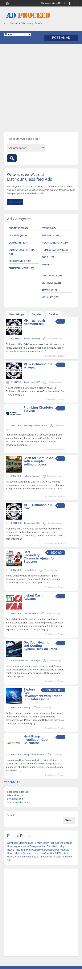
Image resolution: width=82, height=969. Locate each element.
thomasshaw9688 (32, 339)
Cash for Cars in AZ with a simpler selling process (38, 461)
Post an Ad (61, 37)
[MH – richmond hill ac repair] (14, 378)
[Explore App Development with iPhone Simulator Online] (14, 703)
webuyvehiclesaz (32, 476)
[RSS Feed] (7, 3)
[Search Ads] (12, 158)
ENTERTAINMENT (18, 268)
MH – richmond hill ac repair (37, 365)
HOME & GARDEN (52, 250)
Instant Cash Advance (33, 597)
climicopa (35, 660)
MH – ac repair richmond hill (34, 322)
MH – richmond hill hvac (37, 506)
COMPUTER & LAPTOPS (22, 250)
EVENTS (46, 228)
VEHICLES (47, 297)
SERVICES (47, 283)
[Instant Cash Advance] (14, 609)
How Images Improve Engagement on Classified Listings (36, 846)
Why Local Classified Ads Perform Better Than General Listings (39, 843)
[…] (44, 351)
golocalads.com (15, 798)
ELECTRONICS (17, 261)
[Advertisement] (41, 88)
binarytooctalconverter (34, 754)
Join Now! (15, 202)
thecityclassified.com (17, 802)
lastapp (27, 707)
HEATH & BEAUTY (52, 242)
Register (64, 3)
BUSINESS (14, 228)
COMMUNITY (16, 242)
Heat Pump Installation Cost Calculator (35, 740)
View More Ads (12, 781)
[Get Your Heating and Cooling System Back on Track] (14, 656)
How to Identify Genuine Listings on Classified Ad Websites (37, 853)
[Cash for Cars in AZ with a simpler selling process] (14, 471)
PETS (45, 264)
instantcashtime (31, 613)
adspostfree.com (15, 795)
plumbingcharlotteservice (35, 425)
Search (10, 815)
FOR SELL (47, 235)
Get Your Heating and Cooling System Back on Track (40, 646)
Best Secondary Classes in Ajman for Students (39, 556)
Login (73, 3)
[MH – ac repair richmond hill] (14, 334)
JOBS (45, 257)
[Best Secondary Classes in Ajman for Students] (14, 565)
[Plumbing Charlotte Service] (14, 421)
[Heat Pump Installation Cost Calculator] (14, 750)
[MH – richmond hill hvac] (14, 518)
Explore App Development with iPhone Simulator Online (42, 694)
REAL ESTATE (49, 275)
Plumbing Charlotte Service (38, 409)
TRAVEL (46, 290)
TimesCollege (30, 570)
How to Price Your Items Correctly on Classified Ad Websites (38, 849)
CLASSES (14, 235)
